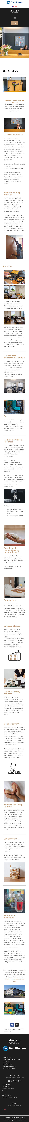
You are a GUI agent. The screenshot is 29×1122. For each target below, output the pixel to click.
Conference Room (9, 1068)
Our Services (7, 1064)
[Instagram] (17, 1025)
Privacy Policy (6, 1086)
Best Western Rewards (9, 1097)
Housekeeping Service (12, 193)
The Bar (6, 1062)
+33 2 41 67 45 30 (14, 1081)
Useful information (8, 1088)
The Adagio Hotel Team (11, 1059)
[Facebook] (12, 1025)
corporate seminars (14, 363)
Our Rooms (7, 1057)
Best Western (6, 1095)
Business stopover (9, 1066)
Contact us (5, 1091)
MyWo (13, 376)
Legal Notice (6, 1084)
